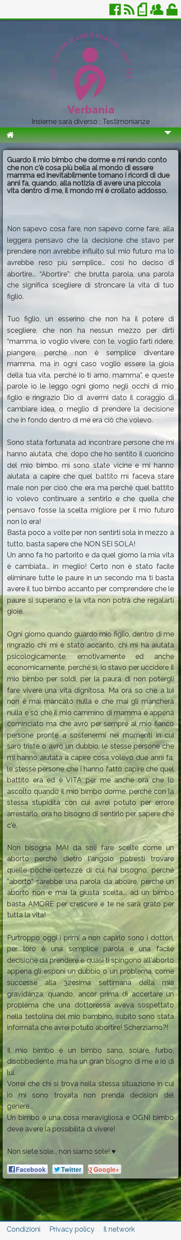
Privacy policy (71, 1229)
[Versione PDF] (143, 13)
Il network (119, 1229)
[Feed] (130, 13)
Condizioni (23, 1229)
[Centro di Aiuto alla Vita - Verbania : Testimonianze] (90, 114)
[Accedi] (173, 13)
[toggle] (167, 138)
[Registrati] (157, 13)
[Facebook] (115, 13)
